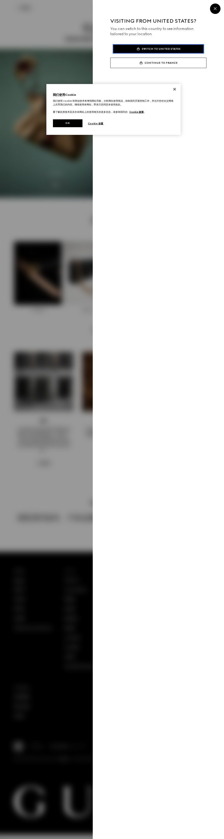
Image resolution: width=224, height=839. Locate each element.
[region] (113, 109)
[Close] (215, 8)
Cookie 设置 (95, 123)
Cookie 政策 (136, 111)
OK (67, 123)
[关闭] (174, 89)
